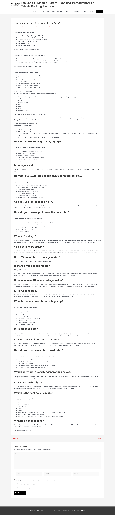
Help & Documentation (31, 26)
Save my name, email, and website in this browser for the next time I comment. (38, 480)
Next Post (100, 438)
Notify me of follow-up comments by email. (27, 484)
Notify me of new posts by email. (24, 488)
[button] (63, 11)
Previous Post (15, 438)
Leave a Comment (19, 26)
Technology (41, 26)
